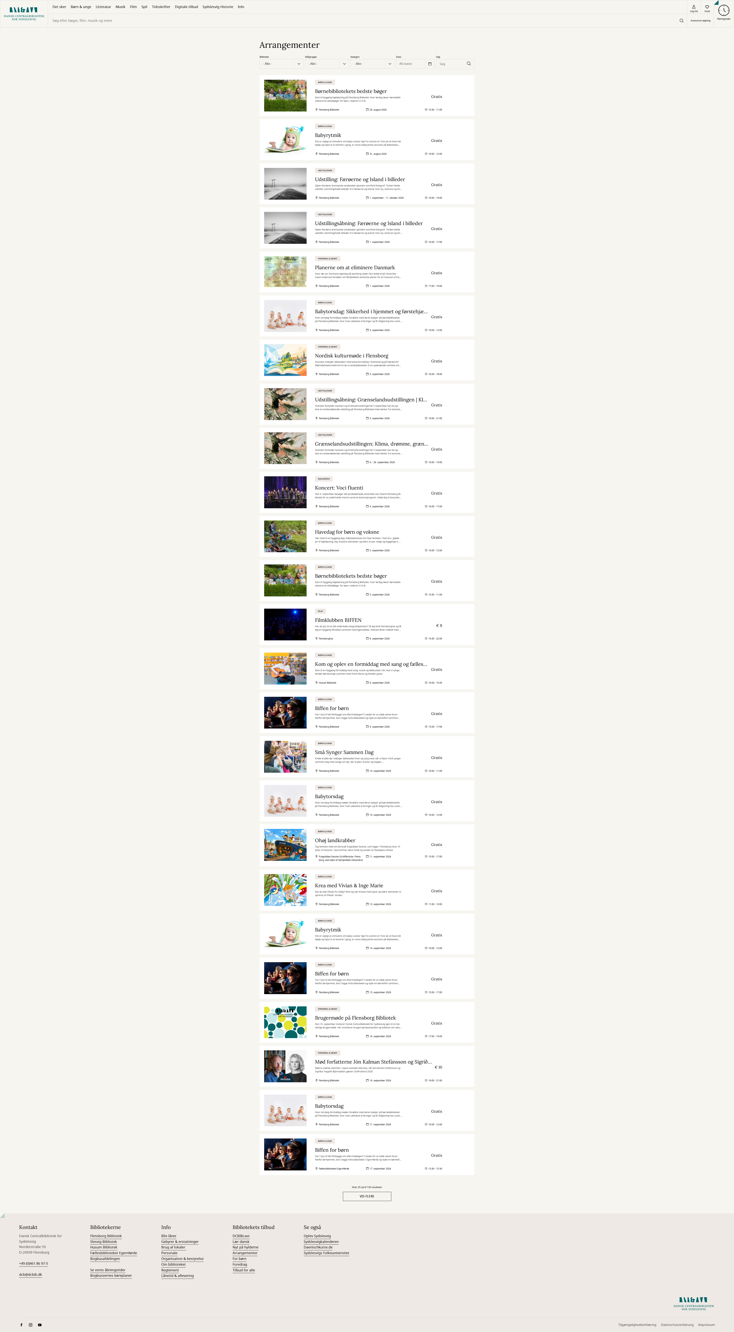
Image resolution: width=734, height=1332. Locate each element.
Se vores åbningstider (107, 1270)
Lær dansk (241, 1241)
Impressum (706, 1325)
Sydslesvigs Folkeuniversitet (326, 1253)
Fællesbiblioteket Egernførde (113, 1253)
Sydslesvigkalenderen (321, 1241)
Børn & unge (81, 6)
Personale (169, 1253)
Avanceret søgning (700, 20)
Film (133, 6)
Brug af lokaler (173, 1247)
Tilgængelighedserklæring (637, 1325)
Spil (144, 6)
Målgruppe (311, 57)
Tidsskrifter (161, 6)
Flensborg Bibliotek (106, 1236)
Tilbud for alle (244, 1270)
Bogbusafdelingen (105, 1258)
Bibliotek (264, 57)
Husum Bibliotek (103, 1247)
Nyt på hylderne (245, 1247)
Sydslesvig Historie (218, 6)
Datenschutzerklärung (677, 1325)
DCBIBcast (241, 1236)
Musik (120, 6)
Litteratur (103, 6)
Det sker (59, 6)
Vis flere (367, 1196)
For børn (239, 1258)
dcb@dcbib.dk (30, 1274)
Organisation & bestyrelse (182, 1258)
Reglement (170, 1270)
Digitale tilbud (186, 6)
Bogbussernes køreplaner (111, 1275)
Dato (398, 57)
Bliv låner (168, 1236)
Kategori (355, 57)
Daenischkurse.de (318, 1247)
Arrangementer (245, 1253)
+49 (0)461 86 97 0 (33, 1263)
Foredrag (240, 1264)
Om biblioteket (173, 1264)
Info (241, 6)
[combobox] (367, 20)
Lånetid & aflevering (177, 1275)
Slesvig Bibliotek (103, 1241)
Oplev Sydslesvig (317, 1236)
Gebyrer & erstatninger (180, 1241)
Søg (438, 57)
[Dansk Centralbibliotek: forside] (24, 13)
